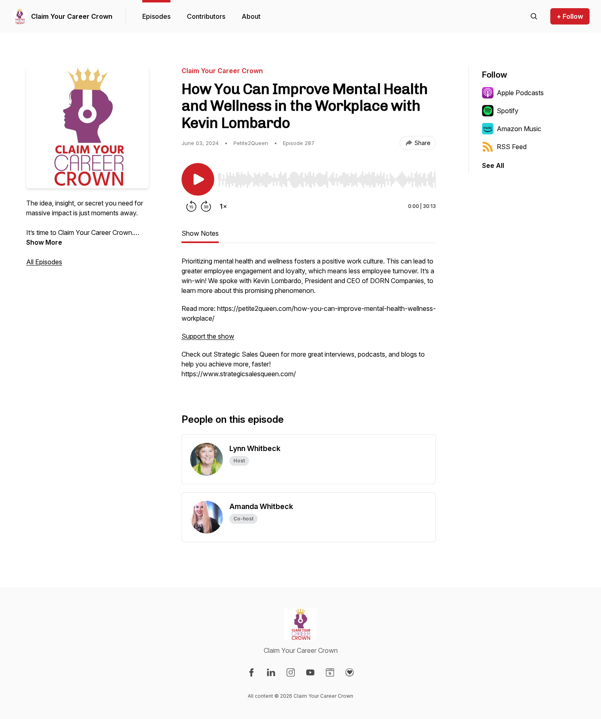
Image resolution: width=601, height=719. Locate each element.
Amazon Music (519, 129)
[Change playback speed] (223, 206)
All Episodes (44, 262)
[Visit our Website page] (330, 672)
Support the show (208, 336)
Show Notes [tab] (200, 233)
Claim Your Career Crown (71, 16)
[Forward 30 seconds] (206, 206)
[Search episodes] (534, 16)
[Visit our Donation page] (349, 672)
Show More (44, 242)
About (251, 16)
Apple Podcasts (520, 93)
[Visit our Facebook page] (251, 672)
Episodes (156, 16)
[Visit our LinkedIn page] (271, 672)
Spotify (507, 111)
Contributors (206, 16)
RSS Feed (512, 147)
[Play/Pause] (198, 179)
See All (493, 165)
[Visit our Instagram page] (291, 672)
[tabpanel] (309, 321)
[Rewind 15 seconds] (191, 206)
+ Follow (570, 16)
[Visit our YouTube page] (310, 672)
